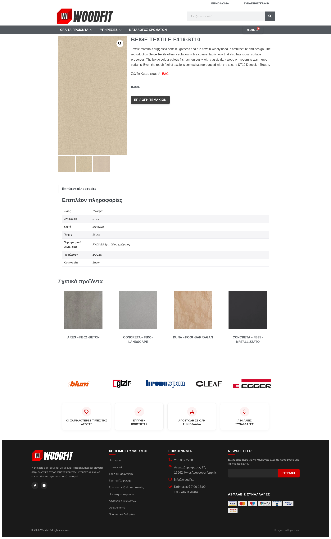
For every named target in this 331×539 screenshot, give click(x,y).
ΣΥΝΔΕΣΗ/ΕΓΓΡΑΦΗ (256, 3)
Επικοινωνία (116, 467)
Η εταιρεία (115, 460)
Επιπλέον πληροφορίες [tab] (79, 188)
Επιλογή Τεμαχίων (150, 99)
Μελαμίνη (98, 226)
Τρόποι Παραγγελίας (121, 473)
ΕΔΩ (165, 73)
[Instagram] (44, 485)
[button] (119, 43)
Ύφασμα (97, 210)
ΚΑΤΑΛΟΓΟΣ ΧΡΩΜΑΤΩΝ (148, 29)
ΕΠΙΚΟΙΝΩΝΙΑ (220, 3)
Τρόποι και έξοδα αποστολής (126, 487)
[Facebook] (34, 485)
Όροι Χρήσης (117, 507)
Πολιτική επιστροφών (121, 494)
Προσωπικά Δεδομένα (122, 514)
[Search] (270, 16)
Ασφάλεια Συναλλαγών (122, 500)
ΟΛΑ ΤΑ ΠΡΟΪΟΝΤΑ (74, 29)
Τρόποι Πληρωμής (120, 480)
